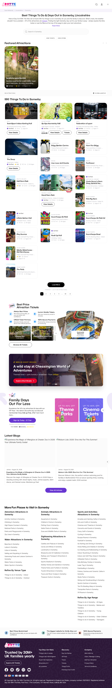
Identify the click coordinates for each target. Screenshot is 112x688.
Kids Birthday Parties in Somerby (89, 562)
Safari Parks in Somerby (49, 528)
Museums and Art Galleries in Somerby (55, 553)
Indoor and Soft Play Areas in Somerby (91, 556)
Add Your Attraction (91, 660)
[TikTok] (17, 670)
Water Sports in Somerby (14, 565)
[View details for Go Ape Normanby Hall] (56, 119)
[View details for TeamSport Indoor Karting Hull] (21, 119)
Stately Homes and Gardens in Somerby (55, 565)
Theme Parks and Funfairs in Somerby (54, 568)
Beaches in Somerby (12, 544)
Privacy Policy (89, 663)
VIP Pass (64, 656)
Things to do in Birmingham (47, 656)
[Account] (101, 4)
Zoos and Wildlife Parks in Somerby (53, 531)
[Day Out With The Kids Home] (9, 4)
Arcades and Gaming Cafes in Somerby (92, 519)
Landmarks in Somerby (49, 550)
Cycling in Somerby (84, 534)
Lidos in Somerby (11, 550)
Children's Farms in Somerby (51, 522)
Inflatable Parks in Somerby (87, 559)
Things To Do (66, 666)
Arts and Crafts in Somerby (87, 522)
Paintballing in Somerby (86, 568)
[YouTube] (29, 670)
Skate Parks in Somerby (86, 577)
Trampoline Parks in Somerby (88, 589)
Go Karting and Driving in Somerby (90, 544)
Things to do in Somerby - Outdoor (17, 578)
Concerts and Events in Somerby (89, 528)
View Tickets (50, 38)
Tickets (64, 663)
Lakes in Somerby (11, 547)
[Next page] (70, 294)
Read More (56, 26)
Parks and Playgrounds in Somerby (17, 531)
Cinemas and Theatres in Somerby (90, 525)
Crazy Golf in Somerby (86, 531)
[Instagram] (23, 670)
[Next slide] (106, 43)
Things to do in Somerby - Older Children (92, 616)
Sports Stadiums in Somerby (51, 562)
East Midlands (9, 10)
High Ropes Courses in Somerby (16, 525)
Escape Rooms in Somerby (87, 537)
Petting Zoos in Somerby (50, 525)
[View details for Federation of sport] (90, 119)
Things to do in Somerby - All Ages (90, 602)
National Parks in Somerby (14, 528)
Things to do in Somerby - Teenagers (91, 620)
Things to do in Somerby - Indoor (16, 575)
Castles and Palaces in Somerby (52, 544)
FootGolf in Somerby (85, 540)
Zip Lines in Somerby (12, 534)
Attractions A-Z (43, 663)
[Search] (96, 4)
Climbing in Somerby (12, 522)
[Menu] (107, 4)
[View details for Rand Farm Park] (56, 191)
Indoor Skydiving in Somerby (88, 553)
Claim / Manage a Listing (92, 656)
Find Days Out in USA (68, 670)
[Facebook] (6, 670)
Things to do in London (46, 653)
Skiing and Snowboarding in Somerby (91, 580)
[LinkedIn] (12, 670)
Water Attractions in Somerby (19, 539)
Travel (64, 660)
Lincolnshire (19, 10)
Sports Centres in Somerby (87, 583)
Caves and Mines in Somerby (51, 547)
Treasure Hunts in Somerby (50, 577)
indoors (44, 21)
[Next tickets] (56, 333)
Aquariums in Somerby (49, 519)
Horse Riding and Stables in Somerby (91, 547)
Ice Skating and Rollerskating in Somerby (92, 550)
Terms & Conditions (91, 666)
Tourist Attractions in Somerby (52, 571)
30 (65, 294)
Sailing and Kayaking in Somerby (16, 553)
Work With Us (89, 653)
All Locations (43, 666)
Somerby (28, 10)
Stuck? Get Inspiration (45, 660)
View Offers (62, 38)
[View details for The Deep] (21, 155)
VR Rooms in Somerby (85, 592)
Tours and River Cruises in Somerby (53, 574)
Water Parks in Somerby (13, 562)
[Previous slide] (103, 43)
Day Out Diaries (66, 653)
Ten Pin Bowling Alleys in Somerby (90, 586)
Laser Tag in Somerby (85, 565)
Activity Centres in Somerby (15, 519)
